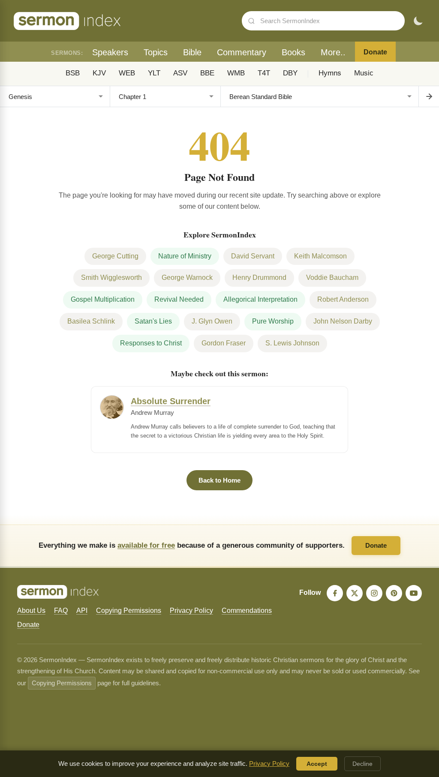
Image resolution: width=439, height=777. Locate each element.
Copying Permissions (128, 610)
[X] (354, 593)
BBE (207, 73)
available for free (146, 545)
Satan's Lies (153, 321)
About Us (31, 610)
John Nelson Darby (342, 321)
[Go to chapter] (428, 96)
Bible (192, 52)
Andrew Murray (152, 412)
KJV (99, 73)
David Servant (252, 256)
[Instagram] (374, 593)
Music (363, 73)
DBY (290, 73)
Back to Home (219, 480)
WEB (127, 73)
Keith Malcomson (320, 256)
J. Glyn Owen (212, 321)
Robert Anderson (343, 299)
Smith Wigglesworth (111, 277)
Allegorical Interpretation (260, 299)
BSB (73, 73)
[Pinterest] (394, 593)
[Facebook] (335, 593)
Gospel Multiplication (103, 299)
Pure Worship (273, 321)
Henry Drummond (259, 277)
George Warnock (187, 277)
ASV (180, 73)
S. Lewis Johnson (292, 343)
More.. (333, 52)
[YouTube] (414, 593)
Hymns (330, 73)
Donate (375, 52)
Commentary (241, 52)
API (81, 610)
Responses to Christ (151, 343)
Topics (156, 52)
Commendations (247, 610)
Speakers (110, 52)
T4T (264, 73)
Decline (362, 763)
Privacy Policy (191, 610)
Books (293, 52)
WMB (236, 73)
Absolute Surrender (170, 401)
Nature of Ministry (184, 256)
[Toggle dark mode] (418, 21)
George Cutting (115, 256)
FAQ (61, 610)
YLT (154, 73)
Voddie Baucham (332, 277)
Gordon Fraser (223, 343)
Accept (317, 763)
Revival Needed (179, 299)
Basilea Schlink (91, 321)
